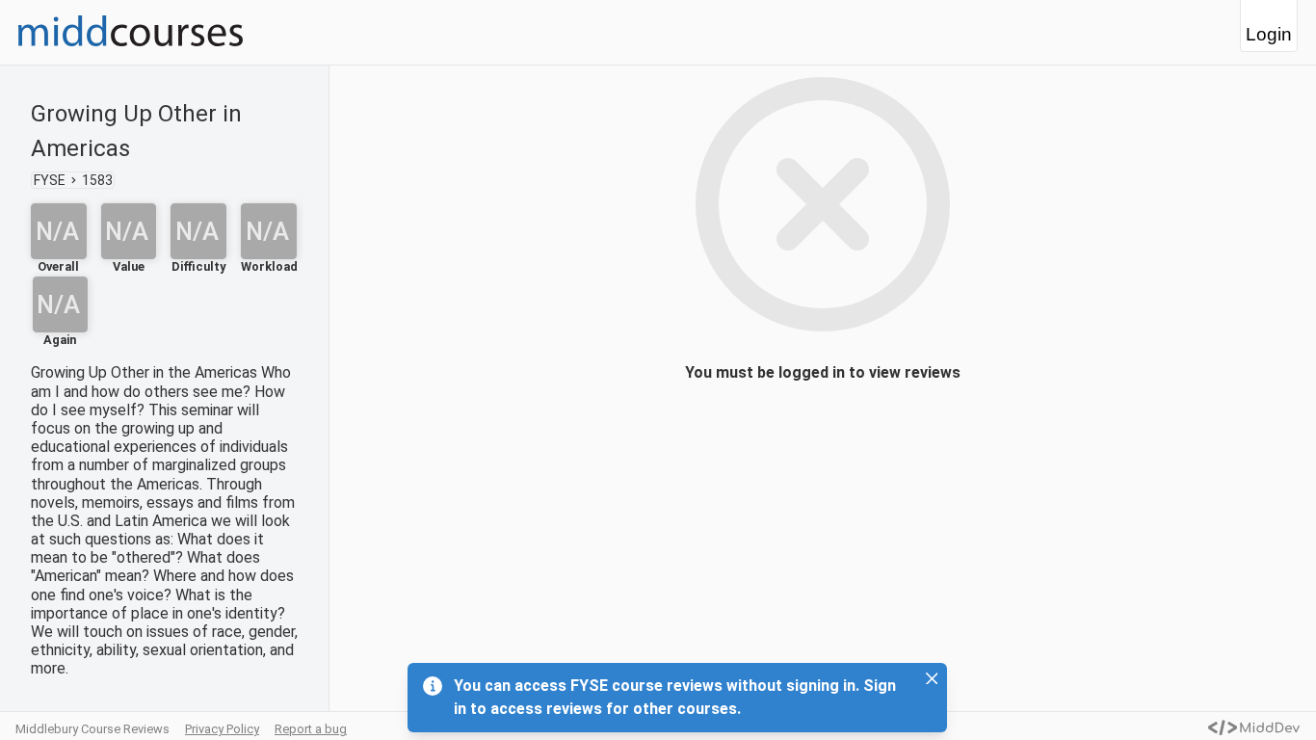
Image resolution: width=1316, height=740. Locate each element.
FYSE (50, 180)
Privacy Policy (222, 729)
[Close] (931, 678)
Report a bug (311, 729)
